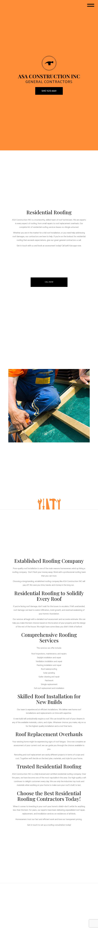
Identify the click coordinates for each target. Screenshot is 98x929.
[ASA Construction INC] (49, 63)
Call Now (49, 282)
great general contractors (65, 240)
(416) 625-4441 (49, 91)
